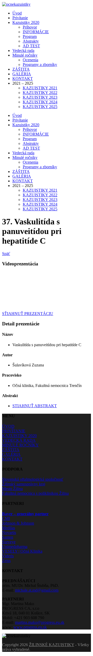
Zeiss (6, 560)
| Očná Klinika (22, 551)
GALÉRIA (21, 74)
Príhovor (30, 27)
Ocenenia (30, 60)
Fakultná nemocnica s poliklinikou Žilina (35, 493)
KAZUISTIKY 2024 (40, 102)
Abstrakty (31, 41)
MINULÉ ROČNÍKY (20, 445)
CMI (6, 518)
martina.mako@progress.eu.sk (39, 622)
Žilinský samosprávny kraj (23, 484)
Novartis (9, 532)
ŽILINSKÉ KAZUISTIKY (51, 644)
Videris (8, 556)
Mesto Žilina (12, 488)
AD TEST (31, 46)
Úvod (17, 13)
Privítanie (20, 18)
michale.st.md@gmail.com (36, 590)
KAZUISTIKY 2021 (40, 88)
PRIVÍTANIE (13, 431)
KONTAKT (22, 78)
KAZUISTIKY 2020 (19, 435)
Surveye (9, 542)
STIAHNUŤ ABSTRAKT (34, 406)
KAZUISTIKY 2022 (40, 92)
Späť (6, 253)
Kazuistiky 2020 (25, 22)
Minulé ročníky (24, 55)
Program (30, 36)
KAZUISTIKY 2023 (40, 97)
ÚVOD (8, 426)
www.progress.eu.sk (30, 627)
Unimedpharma (14, 546)
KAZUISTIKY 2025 (40, 106)
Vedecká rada (23, 50)
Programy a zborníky (40, 64)
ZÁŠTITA (21, 69)
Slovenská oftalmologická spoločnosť (32, 479)
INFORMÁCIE (36, 32)
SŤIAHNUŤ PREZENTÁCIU (27, 313)
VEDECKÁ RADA (19, 440)
